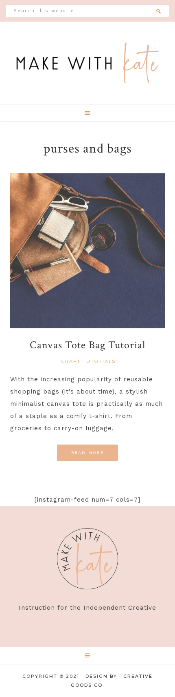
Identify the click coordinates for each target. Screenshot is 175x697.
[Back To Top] (164, 679)
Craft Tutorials (88, 361)
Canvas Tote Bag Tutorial (87, 345)
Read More (87, 452)
